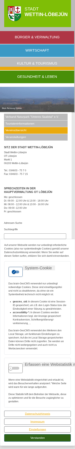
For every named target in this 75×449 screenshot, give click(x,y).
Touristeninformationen (19, 123)
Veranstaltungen (15, 137)
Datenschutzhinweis (37, 413)
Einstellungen (37, 429)
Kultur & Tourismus (37, 63)
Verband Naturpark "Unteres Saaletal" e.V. (32, 116)
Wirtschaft (37, 50)
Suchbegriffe (11, 229)
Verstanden (37, 437)
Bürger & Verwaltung (37, 37)
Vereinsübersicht (15, 130)
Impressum (37, 421)
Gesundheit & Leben (37, 77)
